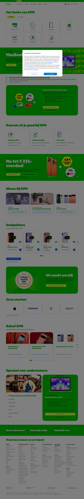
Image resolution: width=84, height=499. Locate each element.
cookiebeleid (57, 65)
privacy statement (30, 66)
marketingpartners (49, 62)
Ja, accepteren (50, 74)
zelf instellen (35, 69)
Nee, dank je (34, 74)
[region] (42, 63)
